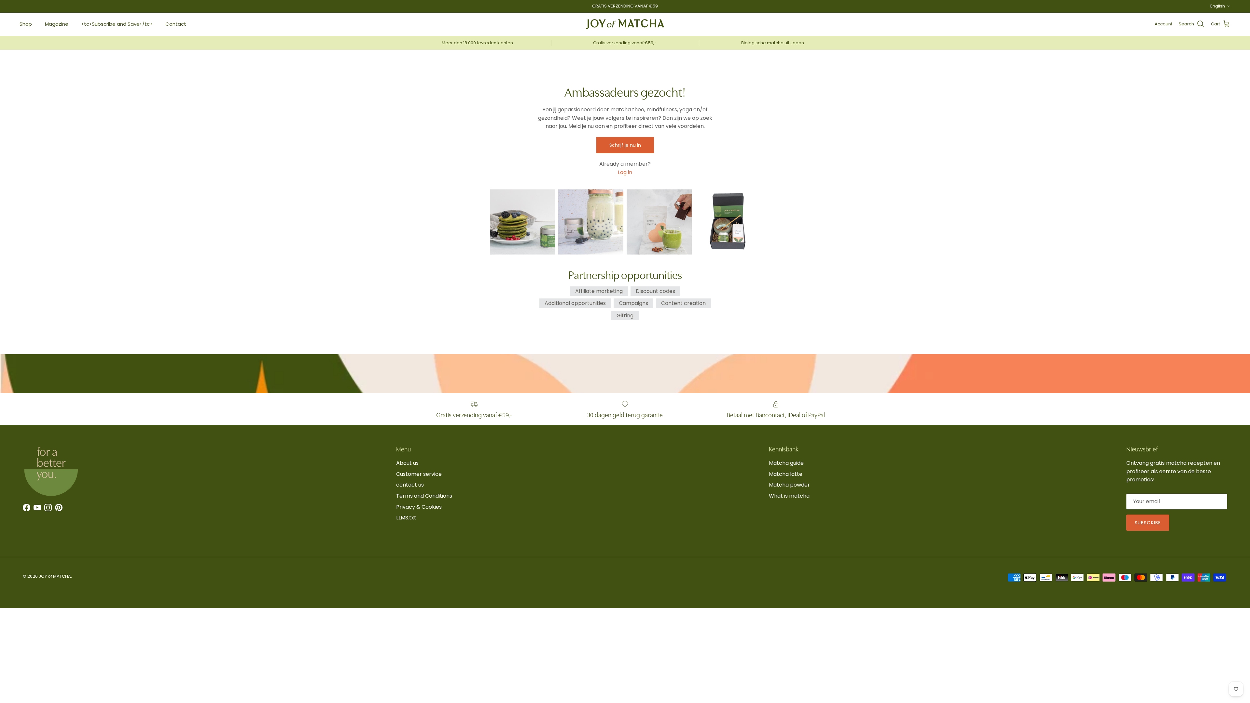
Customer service (419, 474)
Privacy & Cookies (419, 507)
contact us (410, 485)
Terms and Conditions (424, 496)
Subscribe (1148, 522)
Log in (625, 172)
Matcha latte (785, 474)
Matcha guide (786, 463)
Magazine (56, 24)
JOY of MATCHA (55, 576)
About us (407, 463)
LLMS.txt (406, 517)
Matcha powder (789, 485)
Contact (175, 24)
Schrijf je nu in (625, 145)
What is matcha (789, 496)
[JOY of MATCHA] (625, 24)
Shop (26, 24)
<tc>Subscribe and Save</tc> (116, 24)
